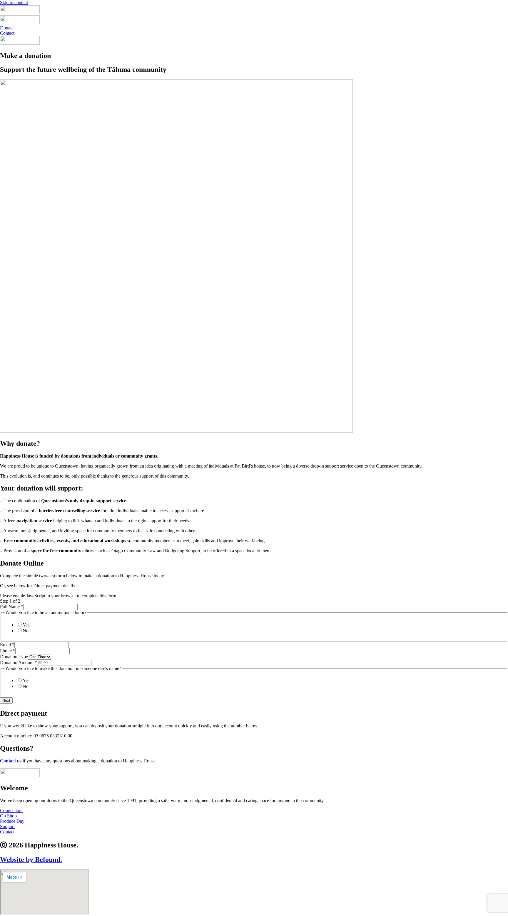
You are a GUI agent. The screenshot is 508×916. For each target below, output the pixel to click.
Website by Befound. (31, 859)
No (26, 630)
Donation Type (14, 656)
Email (7, 644)
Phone (7, 650)
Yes (26, 624)
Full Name (11, 606)
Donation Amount (18, 662)
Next (6, 700)
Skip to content (14, 2)
